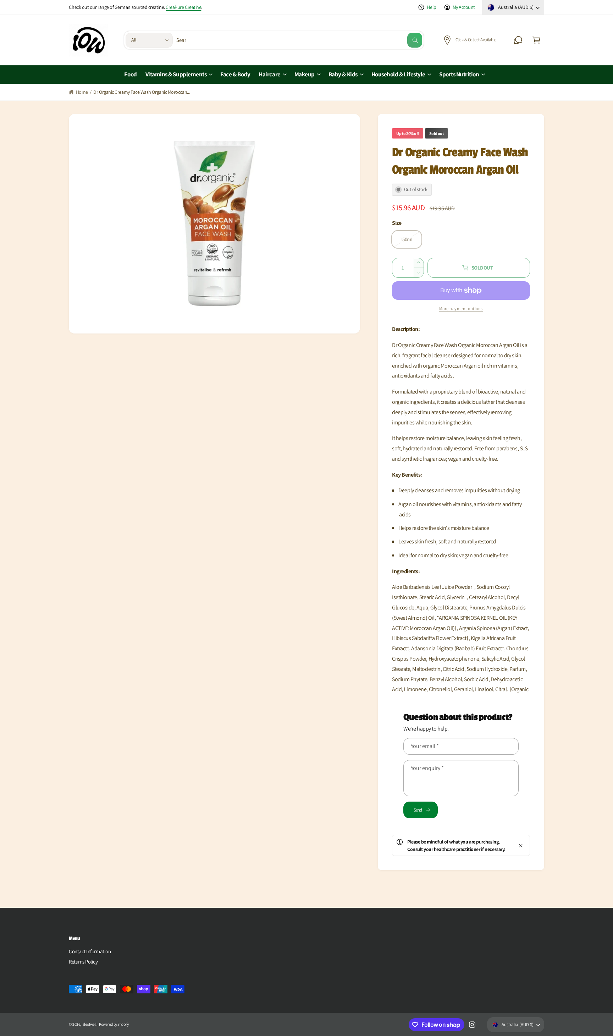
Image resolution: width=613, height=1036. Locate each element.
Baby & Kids (343, 74)
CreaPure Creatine (183, 7)
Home (82, 92)
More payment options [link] (461, 308)
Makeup (304, 74)
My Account (464, 7)
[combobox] (299, 40)
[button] (536, 40)
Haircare (269, 74)
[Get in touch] (518, 40)
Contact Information (90, 951)
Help (431, 7)
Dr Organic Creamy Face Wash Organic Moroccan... (141, 92)
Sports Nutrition (459, 74)
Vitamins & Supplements (176, 74)
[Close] (520, 845)
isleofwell (89, 1024)
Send (418, 810)
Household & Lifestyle (398, 74)
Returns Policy (83, 961)
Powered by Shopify (114, 1024)
